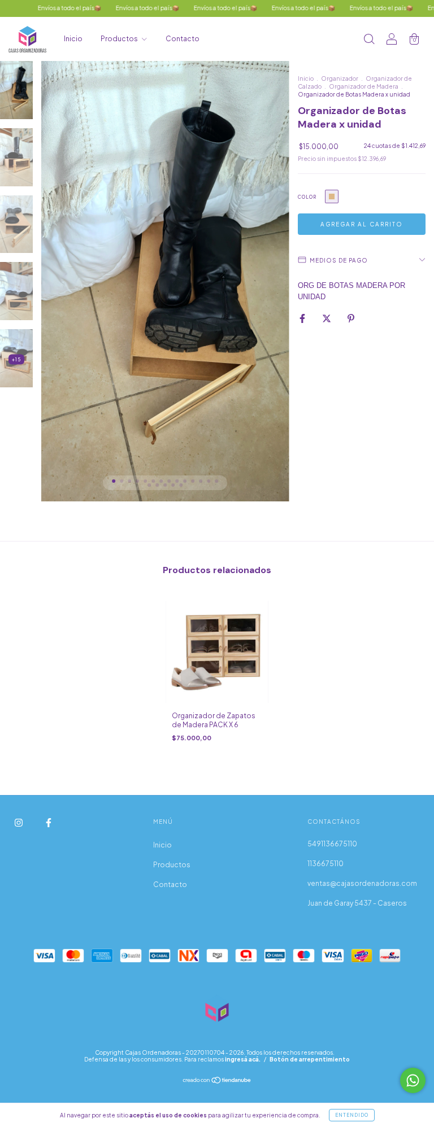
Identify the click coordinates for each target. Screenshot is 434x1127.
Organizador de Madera (363, 86)
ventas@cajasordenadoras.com (362, 883)
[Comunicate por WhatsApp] (413, 1080)
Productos (120, 38)
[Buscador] (369, 40)
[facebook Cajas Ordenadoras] (48, 823)
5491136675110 (332, 844)
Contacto (182, 38)
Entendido (351, 1115)
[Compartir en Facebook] (303, 318)
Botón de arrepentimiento (310, 1059)
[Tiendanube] (217, 1081)
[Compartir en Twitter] (327, 318)
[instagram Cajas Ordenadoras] (19, 823)
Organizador (339, 78)
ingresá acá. (243, 1059)
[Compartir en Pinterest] (350, 318)
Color (307, 197)
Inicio (73, 38)
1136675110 (325, 863)
